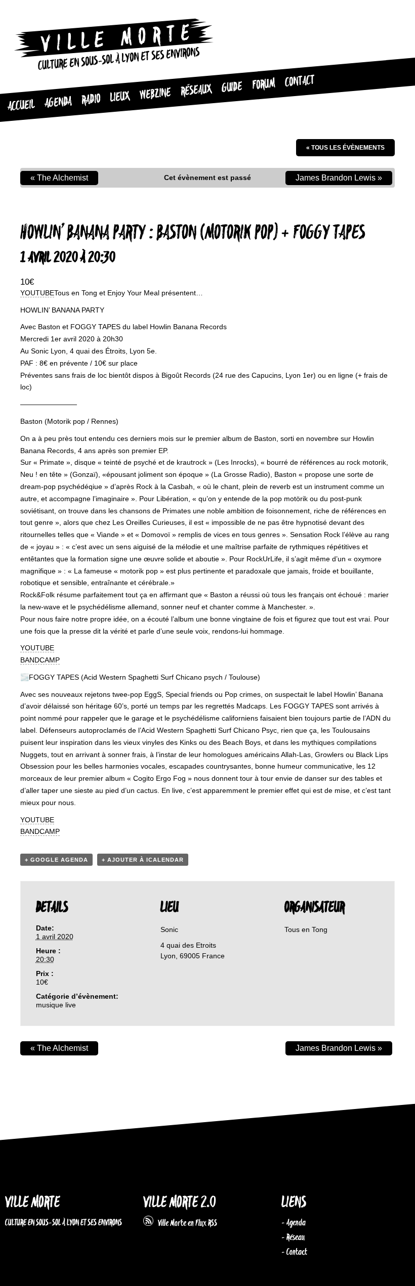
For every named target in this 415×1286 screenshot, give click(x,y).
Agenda (58, 103)
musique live (56, 1005)
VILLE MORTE (32, 1203)
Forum (263, 84)
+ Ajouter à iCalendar (143, 860)
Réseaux (196, 90)
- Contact (294, 1252)
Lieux (119, 96)
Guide (232, 87)
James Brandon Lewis (339, 177)
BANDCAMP (40, 660)
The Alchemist (59, 177)
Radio (91, 100)
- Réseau (293, 1237)
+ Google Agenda (56, 860)
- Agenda (293, 1222)
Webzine (155, 94)
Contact (299, 82)
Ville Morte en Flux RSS (185, 1223)
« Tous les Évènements (345, 147)
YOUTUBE (37, 293)
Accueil (21, 106)
